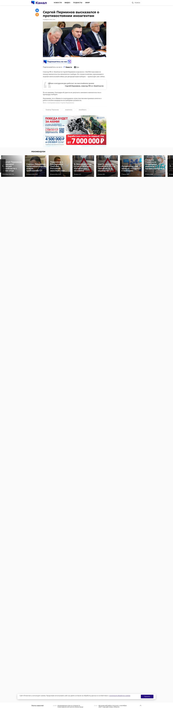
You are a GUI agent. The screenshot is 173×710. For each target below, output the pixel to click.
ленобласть (82, 110)
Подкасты (77, 3)
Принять (147, 696)
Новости (58, 3)
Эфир (87, 3)
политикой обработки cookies (119, 696)
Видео (67, 3)
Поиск (137, 3)
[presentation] (3, 166)
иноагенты (68, 110)
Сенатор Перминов (52, 110)
